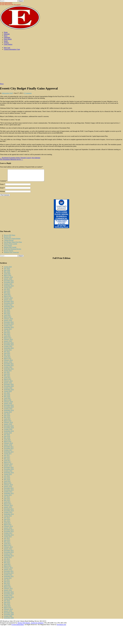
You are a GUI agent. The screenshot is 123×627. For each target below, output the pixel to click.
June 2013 (7, 540)
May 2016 (7, 479)
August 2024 (8, 308)
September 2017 (9, 452)
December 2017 (9, 446)
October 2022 (8, 346)
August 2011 (8, 578)
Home (6, 32)
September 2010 (9, 597)
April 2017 (7, 460)
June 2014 (7, 519)
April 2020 (7, 398)
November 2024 (9, 303)
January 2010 (8, 611)
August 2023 (8, 329)
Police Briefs (8, 39)
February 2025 (8, 298)
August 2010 (8, 599)
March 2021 (7, 379)
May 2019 (7, 417)
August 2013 (8, 536)
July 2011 (7, 580)
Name (2, 184)
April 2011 (7, 585)
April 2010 (7, 606)
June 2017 (7, 457)
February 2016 (8, 484)
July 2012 (7, 559)
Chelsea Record (8, 240)
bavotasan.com (61, 624)
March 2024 (7, 317)
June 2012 (7, 561)
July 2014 (7, 517)
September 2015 (9, 493)
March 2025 (7, 296)
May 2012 (7, 562)
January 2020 (8, 403)
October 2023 (8, 325)
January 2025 (8, 299)
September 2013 (9, 535)
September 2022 (9, 348)
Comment (3, 181)
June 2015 (7, 498)
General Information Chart (12, 49)
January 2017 (8, 465)
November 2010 (9, 593)
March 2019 (7, 420)
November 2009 (9, 614)
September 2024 (9, 306)
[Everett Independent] (20, 29)
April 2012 (7, 564)
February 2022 (8, 360)
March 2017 (7, 462)
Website (2, 191)
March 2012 (7, 566)
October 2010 (8, 595)
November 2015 (9, 490)
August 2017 (8, 453)
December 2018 (9, 426)
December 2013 (9, 529)
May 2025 (7, 292)
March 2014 (7, 524)
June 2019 (7, 415)
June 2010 (7, 602)
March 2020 (7, 400)
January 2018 (8, 445)
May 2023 (7, 334)
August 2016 (8, 474)
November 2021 (9, 365)
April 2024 (7, 315)
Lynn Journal (8, 245)
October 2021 (8, 367)
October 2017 (8, 450)
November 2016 (9, 469)
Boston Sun (7, 237)
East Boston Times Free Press (13, 242)
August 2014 (8, 516)
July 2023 (7, 331)
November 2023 (9, 324)
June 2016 (7, 478)
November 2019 (9, 407)
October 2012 (8, 554)
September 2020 (9, 389)
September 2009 (9, 618)
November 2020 (9, 386)
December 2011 (8, 571)
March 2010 (7, 607)
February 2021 (8, 381)
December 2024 (9, 301)
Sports (6, 41)
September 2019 (9, 410)
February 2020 (8, 401)
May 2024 (7, 313)
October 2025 (8, 284)
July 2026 (7, 268)
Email (2, 188)
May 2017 (7, 459)
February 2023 (8, 339)
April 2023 (7, 336)
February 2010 (8, 609)
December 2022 (9, 343)
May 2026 (7, 272)
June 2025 (7, 291)
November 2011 (9, 573)
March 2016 (7, 483)
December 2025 (9, 280)
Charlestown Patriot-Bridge (12, 238)
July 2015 (7, 497)
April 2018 (7, 439)
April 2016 (7, 481)
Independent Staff (7, 93)
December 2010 (9, 592)
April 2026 (7, 273)
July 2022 (7, 351)
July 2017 (7, 455)
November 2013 (9, 531)
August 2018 (8, 433)
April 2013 (7, 543)
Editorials (7, 34)
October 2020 (8, 388)
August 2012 (8, 557)
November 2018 (9, 427)
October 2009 (8, 616)
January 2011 (8, 590)
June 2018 (7, 436)
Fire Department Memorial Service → (11, 159)
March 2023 (7, 337)
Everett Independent (6, 3)
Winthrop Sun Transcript (11, 252)
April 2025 (7, 294)
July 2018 (7, 434)
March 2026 (7, 275)
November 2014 (9, 510)
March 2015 (7, 503)
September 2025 (9, 286)
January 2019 (8, 424)
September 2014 (9, 514)
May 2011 (7, 583)
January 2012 (8, 569)
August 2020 (8, 391)
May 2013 (7, 542)
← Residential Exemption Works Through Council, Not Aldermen (20, 158)
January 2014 (8, 528)
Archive (6, 42)
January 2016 (8, 486)
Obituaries (7, 37)
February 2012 (8, 567)
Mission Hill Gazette (10, 247)
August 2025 (8, 287)
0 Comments (28, 93)
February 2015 (8, 505)
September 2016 (9, 472)
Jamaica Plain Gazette (10, 244)
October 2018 (8, 429)
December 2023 (9, 322)
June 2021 (7, 374)
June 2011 (7, 581)
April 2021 (7, 377)
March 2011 (7, 587)
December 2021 (9, 363)
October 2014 (8, 512)
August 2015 (8, 495)
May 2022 (7, 355)
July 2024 (7, 310)
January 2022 (8, 362)
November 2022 (9, 344)
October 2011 (8, 574)
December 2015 (9, 488)
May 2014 (7, 521)
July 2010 (7, 600)
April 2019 (7, 419)
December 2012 (9, 550)
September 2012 (9, 555)
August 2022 (8, 350)
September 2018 (9, 431)
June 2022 (7, 353)
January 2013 (8, 548)
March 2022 (7, 358)
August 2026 (8, 267)
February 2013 (8, 547)
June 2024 (7, 311)
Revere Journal (8, 250)
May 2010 (7, 604)
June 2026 (7, 270)
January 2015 (8, 507)
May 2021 (7, 375)
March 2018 (7, 441)
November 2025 (9, 282)
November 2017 (9, 448)
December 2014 (9, 509)
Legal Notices (8, 44)
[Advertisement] (61, 67)
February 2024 (8, 318)
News (5, 36)
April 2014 (7, 523)
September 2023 (9, 327)
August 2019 (8, 412)
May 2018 (7, 438)
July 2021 (7, 372)
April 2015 (7, 502)
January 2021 (8, 382)
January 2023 (8, 341)
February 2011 (8, 588)
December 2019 (9, 405)
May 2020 (7, 396)
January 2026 (8, 279)
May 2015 (7, 500)
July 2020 (7, 393)
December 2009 (9, 612)
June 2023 (7, 332)
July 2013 (7, 538)
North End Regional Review (12, 249)
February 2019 (8, 422)
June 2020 (7, 395)
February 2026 (8, 277)
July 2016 (7, 476)
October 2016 (8, 471)
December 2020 (9, 384)
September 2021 (9, 369)
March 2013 (7, 545)
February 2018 (8, 443)
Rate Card (7, 47)
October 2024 (8, 305)
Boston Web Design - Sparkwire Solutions (30, 623)
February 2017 (8, 464)
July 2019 (7, 414)
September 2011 (9, 576)
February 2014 (8, 526)
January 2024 (8, 320)
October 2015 (8, 491)
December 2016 (9, 467)
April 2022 (7, 356)
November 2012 (9, 552)
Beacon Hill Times (9, 235)
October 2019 (8, 408)
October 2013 (8, 533)
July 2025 (7, 289)
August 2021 (8, 370)
